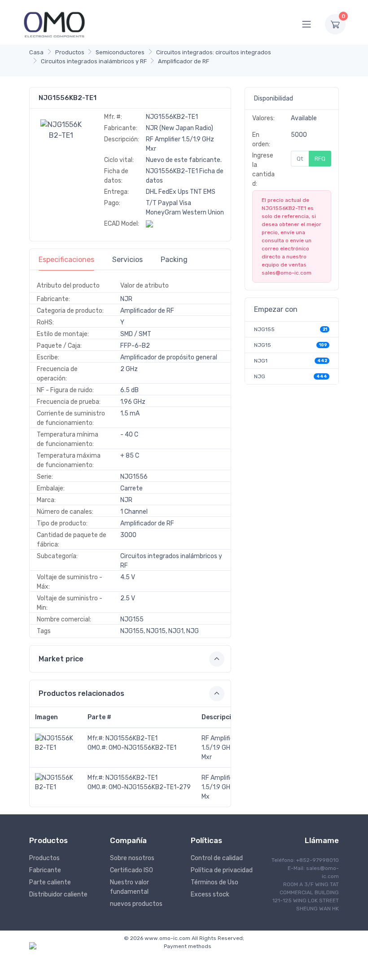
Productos (69, 52)
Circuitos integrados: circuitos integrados (213, 52)
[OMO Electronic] (54, 24)
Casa (36, 52)
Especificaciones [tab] (66, 259)
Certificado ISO (131, 870)
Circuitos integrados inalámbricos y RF (94, 61)
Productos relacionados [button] (81, 693)
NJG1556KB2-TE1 (131, 738)
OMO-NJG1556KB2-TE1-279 (150, 787)
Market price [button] (61, 659)
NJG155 (264, 329)
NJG (259, 376)
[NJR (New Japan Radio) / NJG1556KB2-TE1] (61, 129)
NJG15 (262, 345)
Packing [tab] (174, 259)
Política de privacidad (222, 870)
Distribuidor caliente (58, 894)
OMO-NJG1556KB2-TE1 (142, 748)
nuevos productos (136, 904)
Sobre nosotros (132, 858)
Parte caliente (50, 882)
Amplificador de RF (183, 61)
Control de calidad (217, 858)
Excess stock (210, 894)
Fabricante (45, 870)
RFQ (320, 158)
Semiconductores (120, 52)
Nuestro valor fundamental (129, 887)
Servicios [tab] (127, 259)
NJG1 (260, 361)
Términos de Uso (214, 882)
